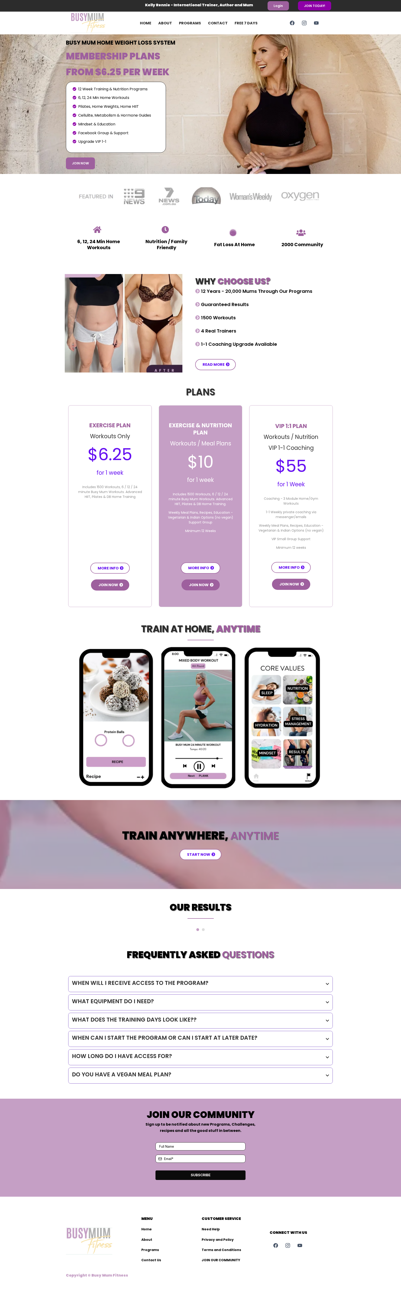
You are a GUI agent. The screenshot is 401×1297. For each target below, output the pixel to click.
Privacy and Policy (218, 1239)
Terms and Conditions (221, 1250)
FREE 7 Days (246, 23)
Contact (218, 23)
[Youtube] (316, 23)
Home (145, 23)
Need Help (211, 1229)
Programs (190, 23)
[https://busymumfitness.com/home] (95, 23)
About (165, 23)
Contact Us (151, 1260)
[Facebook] (292, 23)
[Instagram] (304, 23)
